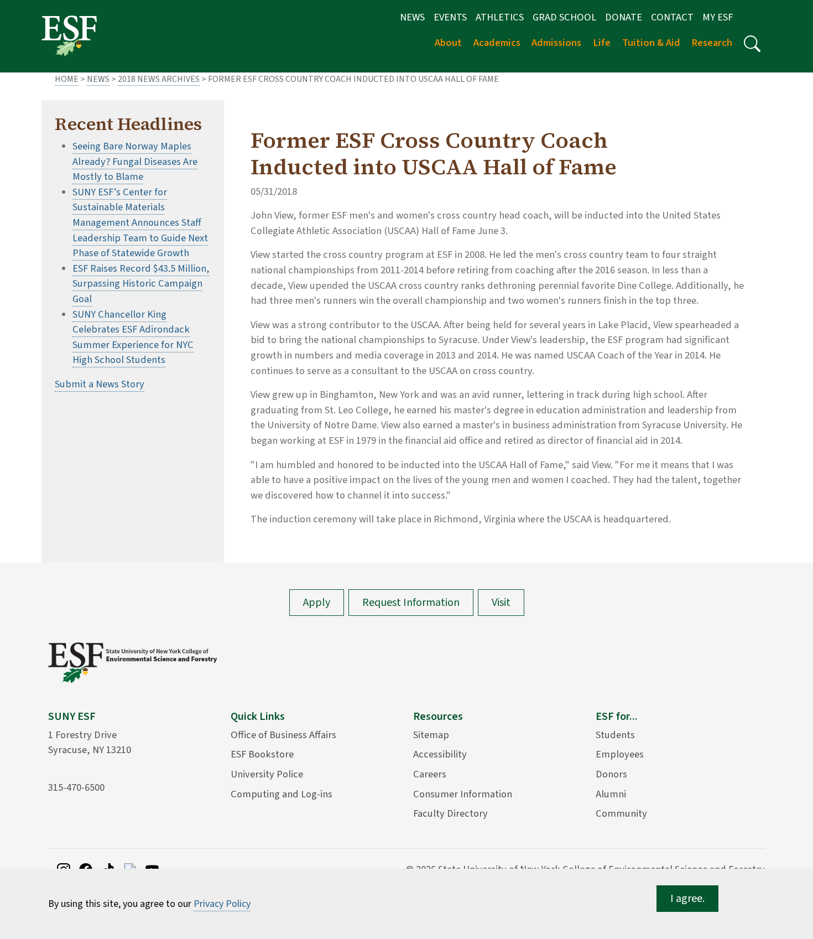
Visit (501, 602)
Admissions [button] (556, 42)
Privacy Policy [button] (222, 904)
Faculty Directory (450, 813)
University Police (267, 774)
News (412, 17)
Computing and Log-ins (281, 794)
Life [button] (602, 42)
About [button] (448, 42)
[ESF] (69, 35)
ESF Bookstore (262, 754)
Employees (620, 754)
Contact (672, 17)
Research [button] (711, 42)
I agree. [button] (687, 898)
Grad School (564, 17)
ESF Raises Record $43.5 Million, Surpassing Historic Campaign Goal (141, 283)
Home (67, 79)
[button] (752, 43)
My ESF (717, 17)
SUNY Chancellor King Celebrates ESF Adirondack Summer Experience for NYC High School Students (133, 337)
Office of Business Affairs (283, 735)
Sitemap (431, 735)
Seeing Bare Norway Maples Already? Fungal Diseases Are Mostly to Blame (134, 161)
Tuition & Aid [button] (651, 42)
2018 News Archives (159, 79)
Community (621, 813)
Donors (611, 774)
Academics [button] (496, 42)
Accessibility (440, 754)
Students (615, 735)
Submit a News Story (99, 384)
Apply (316, 602)
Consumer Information (462, 794)
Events (450, 17)
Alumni (611, 794)
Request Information (411, 602)
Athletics (500, 17)
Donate (623, 17)
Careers (429, 774)
